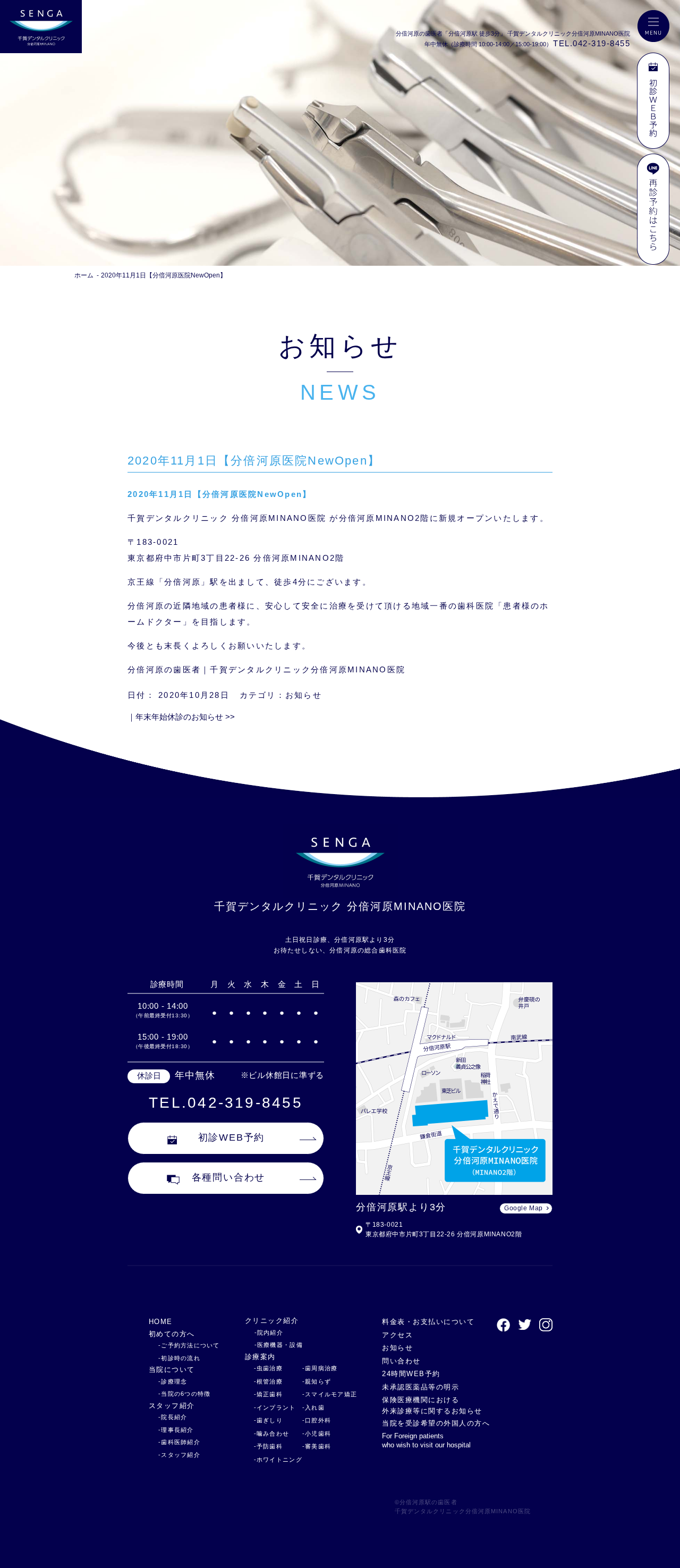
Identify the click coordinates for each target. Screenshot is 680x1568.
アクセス (397, 1335)
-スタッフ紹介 (179, 1455)
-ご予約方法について (189, 1345)
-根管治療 (268, 1381)
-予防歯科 (268, 1446)
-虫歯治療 (268, 1368)
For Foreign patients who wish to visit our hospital (426, 1440)
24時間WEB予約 (411, 1374)
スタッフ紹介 (172, 1406)
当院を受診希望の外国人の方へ (436, 1423)
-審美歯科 (316, 1446)
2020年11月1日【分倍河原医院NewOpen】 (163, 275)
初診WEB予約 (231, 1137)
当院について (172, 1369)
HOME (161, 1322)
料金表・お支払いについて (428, 1322)
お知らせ (303, 694)
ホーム (84, 275)
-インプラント (275, 1407)
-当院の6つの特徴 (184, 1393)
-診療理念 (172, 1381)
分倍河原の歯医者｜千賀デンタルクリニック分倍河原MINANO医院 (266, 669)
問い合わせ (401, 1361)
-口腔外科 (316, 1420)
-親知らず (316, 1381)
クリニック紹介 (272, 1321)
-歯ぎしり (268, 1420)
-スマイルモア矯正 (329, 1394)
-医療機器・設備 (278, 1345)
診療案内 (260, 1357)
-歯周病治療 (320, 1368)
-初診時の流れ (179, 1358)
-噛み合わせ (272, 1433)
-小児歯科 (316, 1433)
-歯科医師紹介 (179, 1442)
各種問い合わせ (229, 1177)
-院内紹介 (268, 1332)
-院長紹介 (172, 1417)
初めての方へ (172, 1334)
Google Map (523, 1208)
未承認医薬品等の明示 (420, 1387)
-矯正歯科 (268, 1394)
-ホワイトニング (278, 1459)
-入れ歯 (313, 1407)
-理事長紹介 (176, 1430)
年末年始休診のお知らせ (185, 716)
